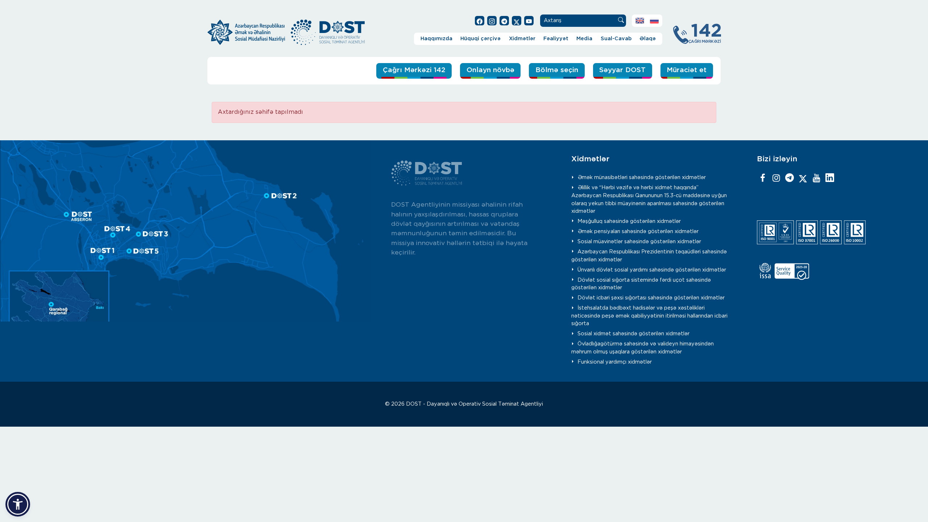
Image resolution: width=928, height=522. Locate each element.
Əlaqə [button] (647, 38)
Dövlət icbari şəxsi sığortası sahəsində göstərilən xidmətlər (651, 297)
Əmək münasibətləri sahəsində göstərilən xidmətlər (641, 177)
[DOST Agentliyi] (830, 178)
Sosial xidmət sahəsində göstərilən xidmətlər (633, 333)
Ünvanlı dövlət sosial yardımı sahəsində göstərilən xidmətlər (651, 270)
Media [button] (584, 38)
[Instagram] (776, 178)
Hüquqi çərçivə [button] (480, 38)
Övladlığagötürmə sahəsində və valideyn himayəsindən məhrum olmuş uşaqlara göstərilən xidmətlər (642, 347)
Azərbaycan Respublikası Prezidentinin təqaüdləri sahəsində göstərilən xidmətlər (649, 255)
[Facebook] (762, 178)
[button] (17, 504)
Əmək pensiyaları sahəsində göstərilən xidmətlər (638, 231)
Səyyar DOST (622, 70)
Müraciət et (687, 70)
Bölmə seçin (556, 70)
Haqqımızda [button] (436, 38)
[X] (803, 178)
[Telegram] (789, 178)
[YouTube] (816, 178)
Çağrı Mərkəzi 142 (414, 70)
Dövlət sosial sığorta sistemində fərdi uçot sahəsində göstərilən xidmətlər (641, 284)
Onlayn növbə (490, 70)
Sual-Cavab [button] (616, 38)
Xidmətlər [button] (522, 38)
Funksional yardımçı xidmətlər (614, 362)
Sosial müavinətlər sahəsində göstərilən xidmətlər (639, 241)
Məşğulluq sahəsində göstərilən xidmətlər (629, 221)
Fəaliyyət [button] (555, 38)
